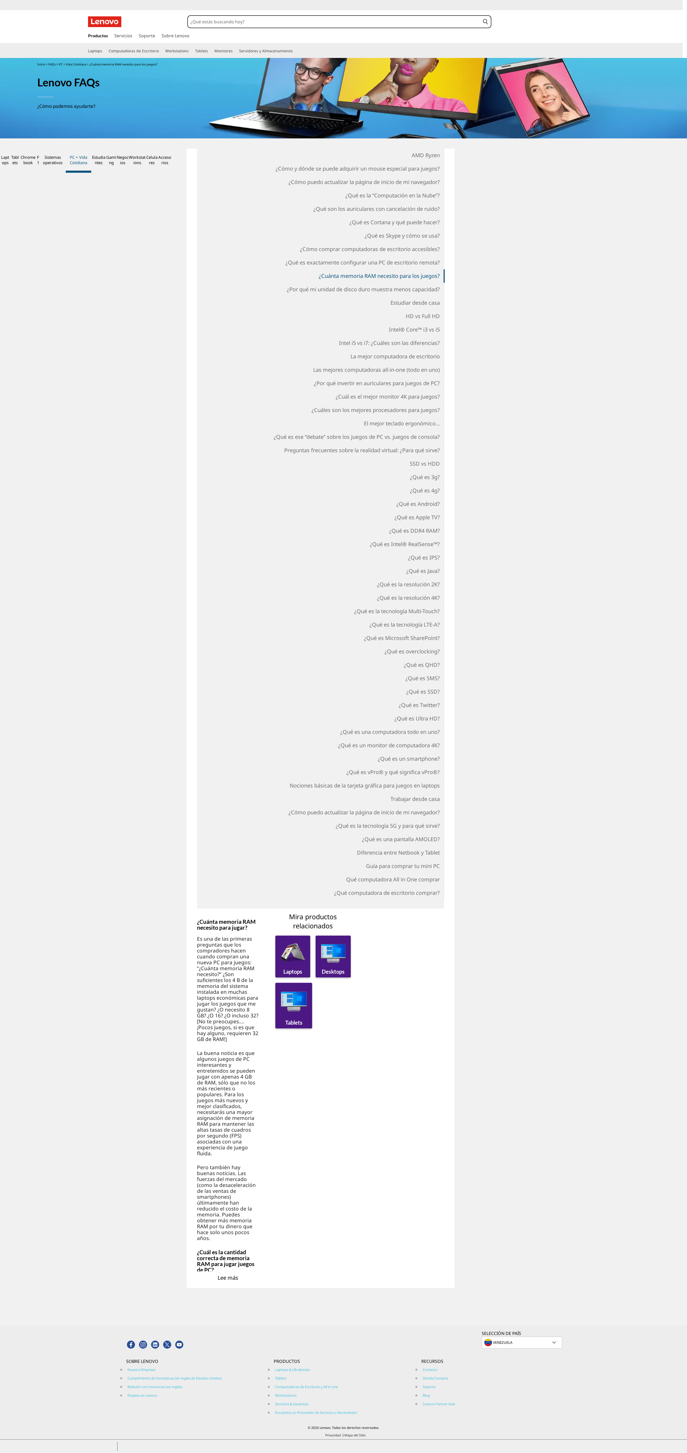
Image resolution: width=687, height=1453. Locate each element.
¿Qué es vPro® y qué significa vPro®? (393, 772)
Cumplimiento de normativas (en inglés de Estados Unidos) (174, 1378)
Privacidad (333, 1435)
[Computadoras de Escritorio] (161, 51)
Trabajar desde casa (415, 799)
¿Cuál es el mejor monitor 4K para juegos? (388, 396)
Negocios (123, 160)
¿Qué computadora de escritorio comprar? (387, 892)
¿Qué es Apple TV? (417, 517)
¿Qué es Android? (418, 503)
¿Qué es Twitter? (419, 705)
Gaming (111, 160)
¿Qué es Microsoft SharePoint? (402, 638)
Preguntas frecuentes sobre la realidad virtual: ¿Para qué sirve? (362, 450)
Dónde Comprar (435, 1378)
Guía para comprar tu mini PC (403, 866)
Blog (426, 1395)
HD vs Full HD (423, 316)
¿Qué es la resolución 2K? (408, 584)
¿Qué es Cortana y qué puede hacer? (394, 222)
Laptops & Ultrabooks (292, 1369)
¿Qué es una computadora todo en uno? (390, 731)
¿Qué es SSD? (423, 691)
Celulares (152, 160)
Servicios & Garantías (291, 1403)
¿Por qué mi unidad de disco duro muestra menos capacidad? (363, 289)
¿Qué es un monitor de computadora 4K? (389, 745)
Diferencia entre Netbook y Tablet (398, 852)
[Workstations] (190, 51)
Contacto (430, 1369)
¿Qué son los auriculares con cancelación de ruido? (376, 208)
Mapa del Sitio (355, 1435)
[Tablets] (210, 51)
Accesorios (164, 160)
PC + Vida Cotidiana (73, 64)
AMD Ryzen (426, 155)
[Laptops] (104, 51)
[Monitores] (234, 51)
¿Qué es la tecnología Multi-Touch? (397, 611)
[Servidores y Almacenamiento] (294, 51)
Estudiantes (98, 160)
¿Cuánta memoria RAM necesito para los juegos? (379, 275)
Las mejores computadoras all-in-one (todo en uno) (376, 369)
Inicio (41, 64)
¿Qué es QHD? (422, 664)
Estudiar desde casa (415, 302)
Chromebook (28, 160)
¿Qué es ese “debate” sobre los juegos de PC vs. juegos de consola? (357, 436)
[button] (485, 22)
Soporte (429, 1386)
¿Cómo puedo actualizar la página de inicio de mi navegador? (364, 182)
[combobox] (334, 22)
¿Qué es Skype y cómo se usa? (402, 235)
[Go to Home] (104, 21)
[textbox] (522, 1342)
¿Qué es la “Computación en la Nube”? (392, 195)
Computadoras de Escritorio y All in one (306, 1386)
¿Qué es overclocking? (412, 651)
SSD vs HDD (425, 463)
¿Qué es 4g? (425, 490)
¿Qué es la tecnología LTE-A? (405, 624)
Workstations (137, 160)
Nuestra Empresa (141, 1369)
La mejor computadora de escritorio (395, 356)
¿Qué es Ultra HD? (417, 718)
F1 (38, 160)
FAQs (52, 64)
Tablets (15, 160)
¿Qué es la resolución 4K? (408, 597)
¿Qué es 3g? (425, 477)
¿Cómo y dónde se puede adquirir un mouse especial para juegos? (358, 168)
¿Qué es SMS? (422, 678)
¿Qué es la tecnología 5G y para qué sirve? (388, 825)
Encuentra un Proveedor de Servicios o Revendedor (316, 1412)
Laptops (5, 160)
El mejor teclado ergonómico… (402, 423)
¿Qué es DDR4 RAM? (414, 530)
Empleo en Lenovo (142, 1395)
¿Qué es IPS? (424, 557)
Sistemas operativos (53, 160)
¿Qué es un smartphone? (409, 758)
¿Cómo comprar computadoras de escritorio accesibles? (370, 249)
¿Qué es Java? (423, 571)
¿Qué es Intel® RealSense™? (405, 544)
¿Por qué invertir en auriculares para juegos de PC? (377, 383)
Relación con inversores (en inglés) (154, 1386)
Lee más (228, 1277)
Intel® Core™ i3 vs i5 (414, 329)
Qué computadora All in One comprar (393, 879)
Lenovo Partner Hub (439, 1403)
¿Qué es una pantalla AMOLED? (401, 839)
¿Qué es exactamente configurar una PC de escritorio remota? (363, 262)
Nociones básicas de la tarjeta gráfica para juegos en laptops (365, 785)
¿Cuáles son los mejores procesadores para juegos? (376, 410)
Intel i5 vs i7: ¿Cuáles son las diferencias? (389, 343)
